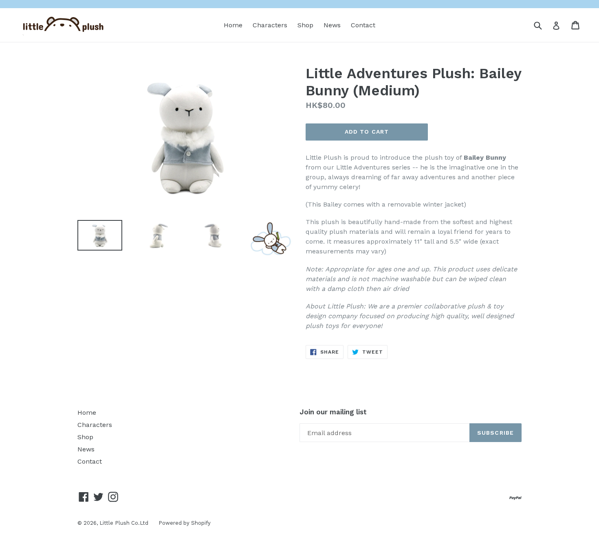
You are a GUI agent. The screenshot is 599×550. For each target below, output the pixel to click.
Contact (363, 25)
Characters (270, 25)
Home (233, 25)
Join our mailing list (333, 412)
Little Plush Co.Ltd (123, 523)
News (332, 25)
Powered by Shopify (185, 523)
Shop (305, 25)
